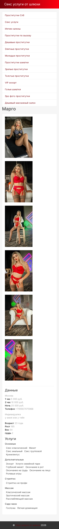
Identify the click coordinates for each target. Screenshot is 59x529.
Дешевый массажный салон (20, 102)
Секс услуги (11, 22)
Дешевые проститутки (17, 42)
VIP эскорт (11, 82)
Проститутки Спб (14, 15)
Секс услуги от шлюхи (22, 4)
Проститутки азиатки (17, 62)
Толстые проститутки (17, 76)
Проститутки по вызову (18, 35)
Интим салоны (13, 28)
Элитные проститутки (17, 49)
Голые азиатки (13, 89)
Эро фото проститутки (17, 96)
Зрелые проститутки (16, 69)
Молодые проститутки (17, 55)
